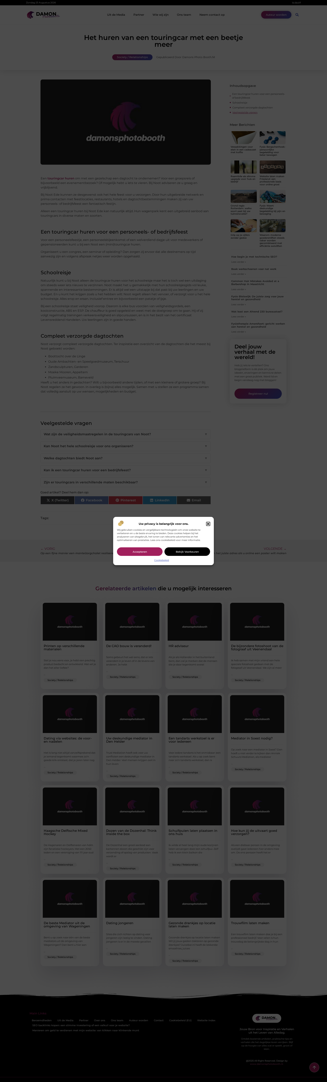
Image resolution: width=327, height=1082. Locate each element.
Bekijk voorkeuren (187, 551)
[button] (208, 524)
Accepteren (140, 551)
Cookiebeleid (161, 560)
